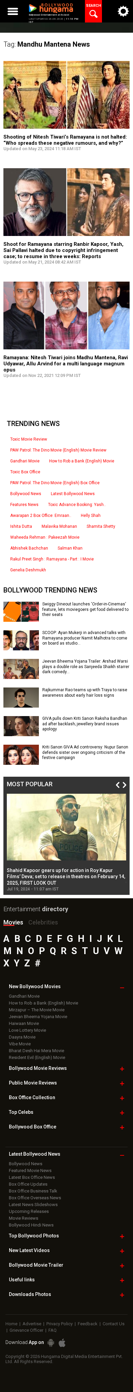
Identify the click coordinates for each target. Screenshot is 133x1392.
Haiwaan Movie (24, 1023)
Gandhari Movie (25, 461)
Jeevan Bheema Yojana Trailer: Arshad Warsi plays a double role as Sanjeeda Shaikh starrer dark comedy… (85, 666)
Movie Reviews (23, 1218)
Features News (24, 504)
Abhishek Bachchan (29, 548)
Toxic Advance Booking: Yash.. (77, 504)
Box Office (32, 1097)
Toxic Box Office (25, 472)
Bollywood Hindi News (31, 1225)
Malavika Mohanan (59, 526)
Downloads (30, 1294)
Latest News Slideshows (33, 1204)
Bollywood (36, 1265)
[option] (66, 842)
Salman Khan (70, 548)
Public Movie (33, 1083)
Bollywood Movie (38, 1068)
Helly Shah (91, 515)
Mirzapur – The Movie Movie (36, 1009)
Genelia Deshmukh (28, 570)
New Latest (29, 1250)
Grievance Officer (26, 1330)
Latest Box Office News (32, 1177)
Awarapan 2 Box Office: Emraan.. (40, 515)
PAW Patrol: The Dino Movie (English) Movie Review (58, 450)
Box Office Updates (28, 1184)
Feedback (88, 1323)
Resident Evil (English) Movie (37, 1057)
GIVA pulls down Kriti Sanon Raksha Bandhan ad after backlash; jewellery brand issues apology (84, 723)
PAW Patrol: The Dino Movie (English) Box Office (55, 482)
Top (21, 1112)
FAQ (52, 1330)
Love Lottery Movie (27, 1030)
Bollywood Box (32, 1126)
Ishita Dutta (21, 526)
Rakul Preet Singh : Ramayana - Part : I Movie (52, 559)
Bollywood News (25, 493)
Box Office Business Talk (33, 1190)
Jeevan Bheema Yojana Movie (38, 1016)
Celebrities (43, 922)
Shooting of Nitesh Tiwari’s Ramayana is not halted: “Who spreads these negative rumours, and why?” (65, 140)
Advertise (32, 1323)
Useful (22, 1279)
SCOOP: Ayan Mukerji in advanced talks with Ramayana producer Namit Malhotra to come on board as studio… (84, 638)
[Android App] (50, 1343)
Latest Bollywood (34, 1154)
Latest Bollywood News (73, 493)
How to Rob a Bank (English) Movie (81, 461)
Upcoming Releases (29, 1211)
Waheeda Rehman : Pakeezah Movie (44, 537)
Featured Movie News (30, 1170)
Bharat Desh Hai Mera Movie (36, 1050)
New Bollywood (35, 986)
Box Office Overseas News (35, 1197)
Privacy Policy (59, 1323)
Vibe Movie (20, 1043)
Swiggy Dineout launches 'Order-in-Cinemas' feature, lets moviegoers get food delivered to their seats (85, 609)
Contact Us (113, 1323)
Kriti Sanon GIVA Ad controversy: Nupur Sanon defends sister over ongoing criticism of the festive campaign (85, 752)
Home (11, 1323)
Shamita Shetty (101, 526)
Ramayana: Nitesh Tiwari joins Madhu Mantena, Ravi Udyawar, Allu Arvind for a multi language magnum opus (65, 363)
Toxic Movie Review (28, 439)
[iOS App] (62, 1343)
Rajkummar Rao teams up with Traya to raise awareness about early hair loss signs (84, 692)
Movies (13, 922)
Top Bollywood (34, 1235)
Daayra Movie (22, 1037)
